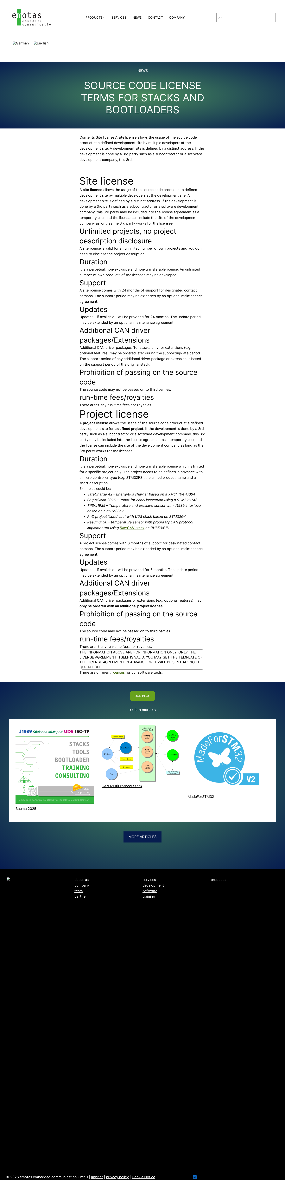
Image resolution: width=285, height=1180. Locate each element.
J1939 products (223, 896)
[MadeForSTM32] (227, 759)
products (218, 880)
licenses (118, 672)
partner (80, 896)
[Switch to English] (41, 41)
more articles (142, 837)
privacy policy (117, 1177)
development (153, 885)
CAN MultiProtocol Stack (122, 786)
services (149, 880)
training (148, 896)
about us (81, 880)
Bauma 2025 (26, 809)
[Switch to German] (21, 41)
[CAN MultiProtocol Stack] (141, 754)
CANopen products (226, 891)
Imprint (97, 1177)
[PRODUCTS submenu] (104, 18)
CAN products (222, 885)
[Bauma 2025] (55, 765)
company (82, 885)
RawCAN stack (132, 528)
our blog (142, 696)
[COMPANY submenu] (186, 18)
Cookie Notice (143, 1177)
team (78, 891)
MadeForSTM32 (201, 797)
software (149, 891)
